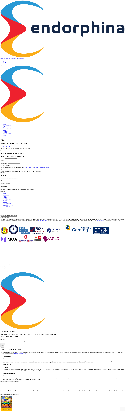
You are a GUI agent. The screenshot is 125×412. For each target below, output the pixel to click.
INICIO (4, 124)
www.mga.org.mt (100, 220)
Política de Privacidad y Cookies (20, 353)
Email (2, 160)
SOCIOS (5, 200)
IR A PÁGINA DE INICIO (6, 146)
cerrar (2, 346)
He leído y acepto (11, 170)
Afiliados (5, 127)
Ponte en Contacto (7, 133)
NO (3, 339)
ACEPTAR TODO (4, 394)
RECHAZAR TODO (4, 381)
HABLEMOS (21, 58)
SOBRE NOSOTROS (7, 125)
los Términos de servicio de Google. (41, 167)
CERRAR (3, 344)
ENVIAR (2, 172)
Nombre (3, 159)
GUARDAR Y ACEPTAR (14, 381)
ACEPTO (3, 191)
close (2, 345)
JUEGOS (5, 126)
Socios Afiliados (9, 128)
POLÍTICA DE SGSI (5, 217)
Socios (4, 130)
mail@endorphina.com (7, 205)
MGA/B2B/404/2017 (42, 220)
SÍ (1, 339)
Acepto (6, 358)
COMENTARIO (4, 163)
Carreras (5, 132)
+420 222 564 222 (14, 58)
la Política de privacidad (28, 167)
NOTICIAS (5, 131)
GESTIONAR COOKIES (13, 394)
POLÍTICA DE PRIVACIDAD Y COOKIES (9, 215)
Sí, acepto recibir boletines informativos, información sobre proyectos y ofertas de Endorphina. (21, 171)
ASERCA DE (6, 195)
